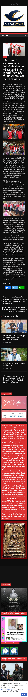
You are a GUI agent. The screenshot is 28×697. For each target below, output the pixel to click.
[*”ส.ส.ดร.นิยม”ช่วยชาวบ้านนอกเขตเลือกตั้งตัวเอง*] (14, 348)
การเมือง (4, 56)
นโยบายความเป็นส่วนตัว (7, 689)
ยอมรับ (23, 694)
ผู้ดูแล (13, 82)
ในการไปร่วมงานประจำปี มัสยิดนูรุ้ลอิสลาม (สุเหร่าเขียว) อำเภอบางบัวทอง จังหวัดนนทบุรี (14, 337)
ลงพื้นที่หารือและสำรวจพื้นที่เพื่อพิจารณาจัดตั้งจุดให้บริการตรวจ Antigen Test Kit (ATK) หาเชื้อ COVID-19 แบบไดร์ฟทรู (13, 309)
